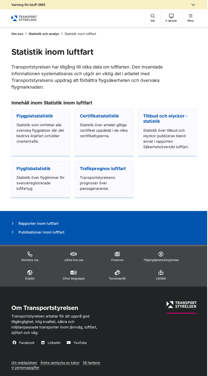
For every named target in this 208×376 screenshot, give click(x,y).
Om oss (17, 34)
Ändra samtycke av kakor (60, 363)
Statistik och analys (44, 34)
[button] (152, 18)
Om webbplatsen (24, 363)
